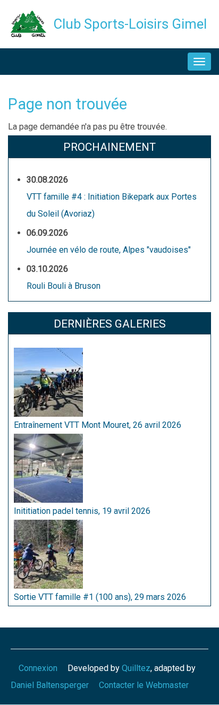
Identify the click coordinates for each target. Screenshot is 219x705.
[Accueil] (28, 23)
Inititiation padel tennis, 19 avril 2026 (82, 511)
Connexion (38, 668)
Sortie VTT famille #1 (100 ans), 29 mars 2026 (100, 597)
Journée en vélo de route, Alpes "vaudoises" (109, 250)
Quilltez (136, 668)
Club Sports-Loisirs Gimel (130, 24)
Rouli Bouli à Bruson (63, 286)
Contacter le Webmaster (144, 685)
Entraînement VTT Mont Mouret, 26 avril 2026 (97, 425)
